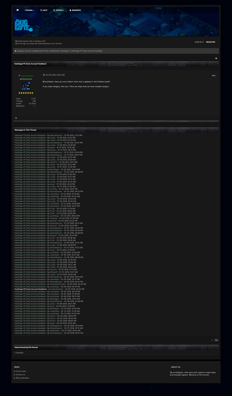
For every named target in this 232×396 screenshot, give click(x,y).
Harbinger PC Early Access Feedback (30, 135)
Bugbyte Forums (24, 51)
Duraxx (53, 150)
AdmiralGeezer (56, 135)
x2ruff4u (53, 189)
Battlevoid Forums (40, 51)
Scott (52, 306)
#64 (213, 75)
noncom (53, 269)
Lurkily (52, 138)
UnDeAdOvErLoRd (57, 284)
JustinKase (54, 194)
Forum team (20, 371)
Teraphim (54, 218)
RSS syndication (22, 378)
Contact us (20, 374)
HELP (44, 10)
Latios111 (53, 162)
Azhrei (52, 316)
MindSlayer (54, 169)
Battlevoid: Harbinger (60, 51)
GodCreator (55, 330)
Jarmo (52, 164)
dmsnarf (53, 221)
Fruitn (52, 208)
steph (52, 147)
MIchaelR (53, 272)
